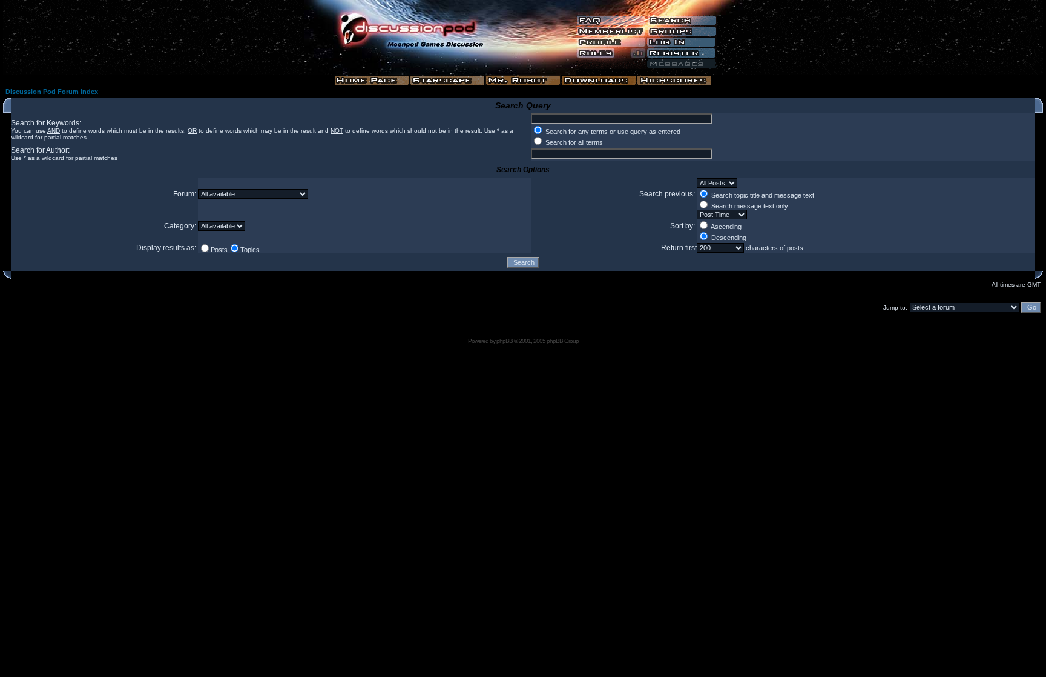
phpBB (504, 341)
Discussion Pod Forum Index (51, 91)
